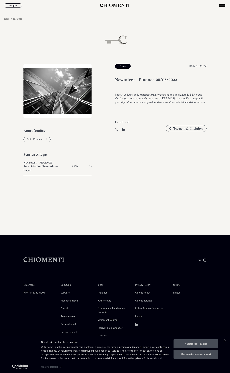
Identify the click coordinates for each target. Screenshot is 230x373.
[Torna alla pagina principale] (115, 5)
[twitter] (116, 130)
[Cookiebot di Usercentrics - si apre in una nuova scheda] (20, 367)
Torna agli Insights (188, 128)
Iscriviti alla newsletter (110, 328)
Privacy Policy (143, 285)
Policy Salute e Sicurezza (149, 308)
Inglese (176, 293)
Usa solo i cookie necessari (196, 354)
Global (64, 308)
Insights (17, 19)
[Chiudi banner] (225, 340)
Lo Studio (66, 285)
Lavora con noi (69, 332)
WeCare (65, 293)
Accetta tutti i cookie (196, 343)
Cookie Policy (142, 293)
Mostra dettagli (49, 366)
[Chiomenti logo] (43, 259)
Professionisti (68, 324)
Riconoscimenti (69, 301)
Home (7, 19)
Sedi (100, 285)
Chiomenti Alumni (108, 320)
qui (160, 358)
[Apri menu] (224, 5)
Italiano (176, 285)
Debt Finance (35, 139)
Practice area (68, 316)
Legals (138, 316)
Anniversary (104, 301)
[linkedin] (123, 130)
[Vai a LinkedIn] (136, 324)
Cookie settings (143, 301)
